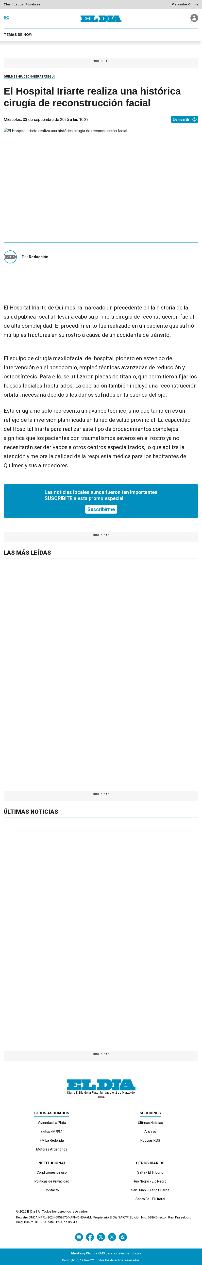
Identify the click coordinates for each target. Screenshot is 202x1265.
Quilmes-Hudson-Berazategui (29, 76)
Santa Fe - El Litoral (150, 1199)
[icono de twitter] (101, 1237)
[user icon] (194, 20)
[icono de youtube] (79, 1237)
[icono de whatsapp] (123, 1237)
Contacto (52, 1190)
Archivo (150, 1132)
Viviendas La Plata (52, 1123)
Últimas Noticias (150, 1123)
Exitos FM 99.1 (52, 1132)
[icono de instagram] (112, 1237)
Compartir (181, 119)
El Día (31, 1211)
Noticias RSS (150, 1140)
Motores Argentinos (51, 1149)
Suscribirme (101, 509)
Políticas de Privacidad (51, 1181)
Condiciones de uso (52, 1172)
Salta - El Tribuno (150, 1172)
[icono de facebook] (90, 1237)
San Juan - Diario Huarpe (150, 1190)
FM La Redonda (52, 1140)
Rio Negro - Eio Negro (150, 1181)
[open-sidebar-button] (7, 19)
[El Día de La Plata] (101, 19)
